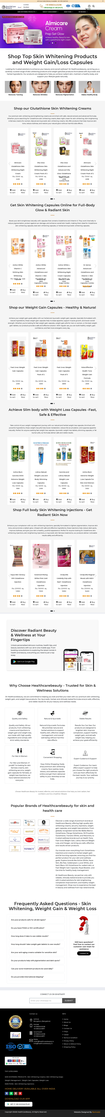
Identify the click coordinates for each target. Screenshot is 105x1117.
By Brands (82, 12)
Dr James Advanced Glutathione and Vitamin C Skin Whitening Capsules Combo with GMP (87, 276)
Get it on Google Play (26, 662)
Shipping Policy (69, 1047)
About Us (67, 1022)
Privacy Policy (69, 1041)
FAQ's (66, 1031)
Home (66, 1019)
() (89, 9)
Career (66, 1035)
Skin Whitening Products (27, 12)
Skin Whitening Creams (36, 1077)
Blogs (66, 1025)
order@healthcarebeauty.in (44, 1041)
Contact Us (84, 953)
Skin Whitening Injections (24, 1084)
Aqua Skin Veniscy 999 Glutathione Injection (18, 578)
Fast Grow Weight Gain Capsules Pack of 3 (64, 370)
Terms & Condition (71, 1038)
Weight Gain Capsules (30, 1080)
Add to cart (12, 191)
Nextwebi (96, 1112)
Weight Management (50, 12)
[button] (8, 28)
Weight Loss (44, 1080)
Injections (68, 12)
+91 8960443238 (39, 1027)
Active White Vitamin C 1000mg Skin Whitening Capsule (18, 272)
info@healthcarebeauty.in (43, 1043)
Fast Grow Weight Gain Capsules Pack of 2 (41, 370)
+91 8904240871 (39, 1029)
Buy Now (23, 191)
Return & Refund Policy (72, 1044)
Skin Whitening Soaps (54, 1077)
